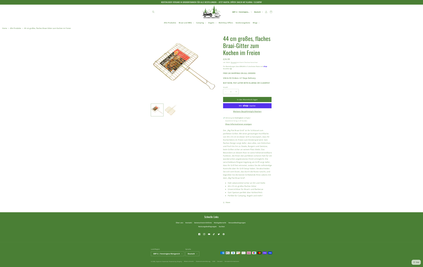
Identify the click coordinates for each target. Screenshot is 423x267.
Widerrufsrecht (189, 261)
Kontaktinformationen (232, 261)
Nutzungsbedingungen (207, 226)
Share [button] (228, 202)
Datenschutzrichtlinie (203, 223)
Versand (233, 62)
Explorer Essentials (162, 261)
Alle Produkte (15, 28)
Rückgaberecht (220, 223)
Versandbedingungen (237, 223)
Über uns (179, 223)
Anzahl (225, 87)
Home (4, 28)
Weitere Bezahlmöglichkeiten (247, 111)
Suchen (222, 226)
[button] (153, 11)
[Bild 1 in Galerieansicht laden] (157, 110)
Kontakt (188, 223)
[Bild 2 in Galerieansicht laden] (170, 110)
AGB (213, 261)
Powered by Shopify (175, 261)
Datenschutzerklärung (203, 261)
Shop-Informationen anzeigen (238, 124)
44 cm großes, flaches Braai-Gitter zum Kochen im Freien (47, 28)
